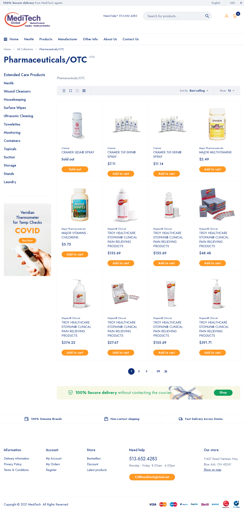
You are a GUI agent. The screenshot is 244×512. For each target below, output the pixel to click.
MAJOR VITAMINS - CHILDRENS (75, 235)
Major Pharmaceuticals (211, 148)
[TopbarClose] (241, 3)
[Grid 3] (77, 90)
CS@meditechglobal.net (152, 477)
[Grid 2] (70, 90)
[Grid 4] (84, 90)
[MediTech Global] (27, 20)
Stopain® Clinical (117, 229)
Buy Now (27, 240)
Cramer (66, 148)
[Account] (226, 16)
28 (158, 371)
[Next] (166, 371)
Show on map (212, 470)
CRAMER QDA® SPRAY (78, 152)
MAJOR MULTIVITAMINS (215, 152)
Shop (223, 392)
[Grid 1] (64, 90)
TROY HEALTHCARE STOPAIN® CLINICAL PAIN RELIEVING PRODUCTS (122, 239)
